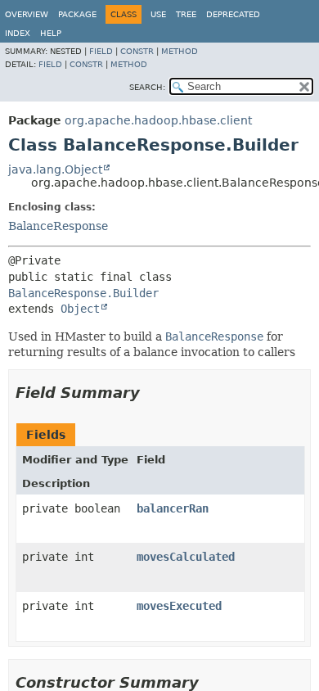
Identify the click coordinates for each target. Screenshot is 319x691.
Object (80, 308)
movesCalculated (186, 556)
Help (50, 33)
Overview (26, 14)
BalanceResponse (58, 226)
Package (77, 14)
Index (17, 33)
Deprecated (233, 14)
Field (101, 51)
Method (179, 51)
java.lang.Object (55, 169)
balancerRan (173, 508)
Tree (186, 14)
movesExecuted (179, 605)
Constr (137, 51)
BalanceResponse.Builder (83, 293)
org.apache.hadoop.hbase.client (158, 120)
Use (158, 14)
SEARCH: (147, 87)
